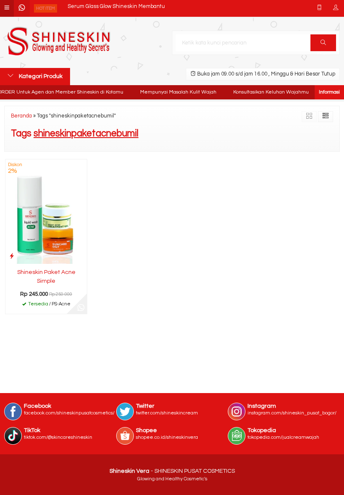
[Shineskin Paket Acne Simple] (46, 211)
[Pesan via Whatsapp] (81, 308)
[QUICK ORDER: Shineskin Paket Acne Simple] (12, 256)
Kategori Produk (40, 76)
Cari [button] (323, 42)
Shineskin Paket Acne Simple (46, 276)
